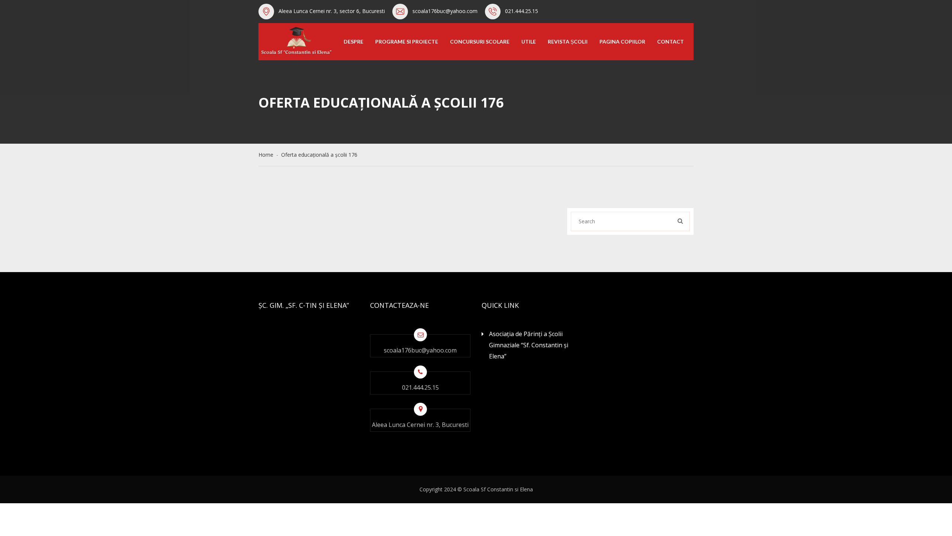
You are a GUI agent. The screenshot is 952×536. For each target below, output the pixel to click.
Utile (528, 41)
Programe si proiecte (406, 41)
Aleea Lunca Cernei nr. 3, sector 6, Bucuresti (332, 11)
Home (267, 154)
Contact (670, 41)
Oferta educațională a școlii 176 (319, 154)
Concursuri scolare (479, 41)
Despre (353, 41)
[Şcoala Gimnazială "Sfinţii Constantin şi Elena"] (295, 41)
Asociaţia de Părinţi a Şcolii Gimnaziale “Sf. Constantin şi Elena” (528, 345)
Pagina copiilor (622, 41)
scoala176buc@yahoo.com (444, 11)
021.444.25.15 (521, 11)
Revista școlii (568, 41)
